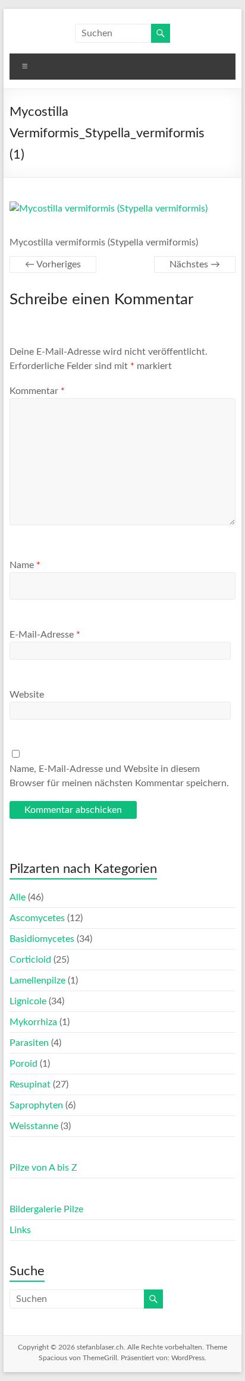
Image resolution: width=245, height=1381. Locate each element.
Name (25, 565)
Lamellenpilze (37, 980)
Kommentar (37, 391)
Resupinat (30, 1084)
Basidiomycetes (42, 939)
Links (20, 1230)
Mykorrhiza (33, 1022)
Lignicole (28, 1001)
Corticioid (30, 959)
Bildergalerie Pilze (46, 1209)
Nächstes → (194, 264)
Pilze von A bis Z (43, 1167)
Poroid (23, 1063)
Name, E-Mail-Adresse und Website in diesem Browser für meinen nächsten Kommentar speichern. (119, 776)
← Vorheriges (53, 264)
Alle (18, 897)
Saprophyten (36, 1105)
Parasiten (29, 1043)
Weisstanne (34, 1126)
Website (27, 694)
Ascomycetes (37, 918)
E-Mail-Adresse (45, 634)
